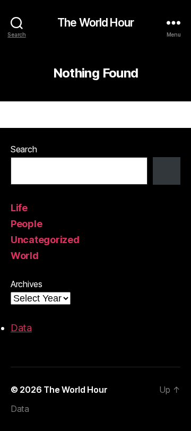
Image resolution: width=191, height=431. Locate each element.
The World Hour (95, 22)
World (25, 255)
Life (19, 207)
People (26, 223)
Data (21, 327)
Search (24, 149)
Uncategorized (45, 239)
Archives (26, 284)
